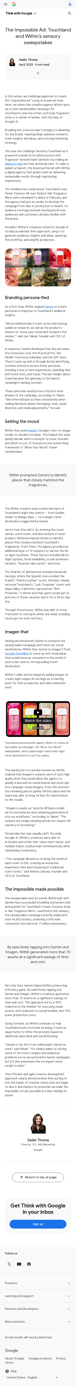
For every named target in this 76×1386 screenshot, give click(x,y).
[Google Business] (14, 4)
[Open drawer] (5, 4)
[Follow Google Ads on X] (9, 1264)
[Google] (11, 1351)
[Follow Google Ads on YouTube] (19, 1264)
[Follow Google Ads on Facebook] (29, 1264)
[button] (38, 73)
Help (14, 1371)
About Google (14, 1358)
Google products (40, 1358)
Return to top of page (41, 1177)
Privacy (61, 1358)
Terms (9, 1363)
